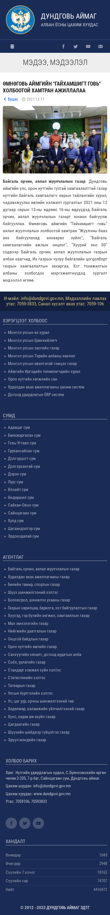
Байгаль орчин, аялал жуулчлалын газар (43, 568)
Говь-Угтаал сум (22, 442)
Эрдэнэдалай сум (23, 536)
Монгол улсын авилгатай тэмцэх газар (42, 363)
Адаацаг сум (19, 427)
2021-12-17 (35, 99)
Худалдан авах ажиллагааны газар (38, 576)
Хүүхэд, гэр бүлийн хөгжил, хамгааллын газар (48, 615)
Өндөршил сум (21, 497)
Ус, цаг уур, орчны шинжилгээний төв (41, 701)
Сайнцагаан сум (22, 513)
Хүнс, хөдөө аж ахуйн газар (31, 716)
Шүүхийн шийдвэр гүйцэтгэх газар (38, 732)
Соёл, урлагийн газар (26, 662)
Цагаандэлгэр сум (24, 528)
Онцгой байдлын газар (28, 639)
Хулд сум (16, 520)
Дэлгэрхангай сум (24, 466)
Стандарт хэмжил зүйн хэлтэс (34, 670)
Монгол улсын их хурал (28, 332)
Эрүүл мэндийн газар (27, 739)
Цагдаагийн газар (23, 724)
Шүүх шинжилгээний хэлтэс (33, 592)
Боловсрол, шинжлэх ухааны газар (39, 600)
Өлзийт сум (18, 489)
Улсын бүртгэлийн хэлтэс (30, 693)
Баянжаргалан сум (24, 435)
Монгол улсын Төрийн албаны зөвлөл (41, 355)
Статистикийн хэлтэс (26, 677)
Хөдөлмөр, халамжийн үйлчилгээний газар (46, 708)
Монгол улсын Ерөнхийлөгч (32, 340)
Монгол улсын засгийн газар (33, 348)
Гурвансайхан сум (23, 450)
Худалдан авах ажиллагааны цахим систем (46, 387)
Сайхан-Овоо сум (23, 505)
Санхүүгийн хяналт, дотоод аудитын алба (44, 654)
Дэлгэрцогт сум (22, 458)
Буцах (13, 99)
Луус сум (15, 481)
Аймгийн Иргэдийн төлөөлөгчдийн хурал (44, 371)
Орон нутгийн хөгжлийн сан (32, 379)
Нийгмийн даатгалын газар (32, 631)
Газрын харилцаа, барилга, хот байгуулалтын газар (52, 607)
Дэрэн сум (17, 474)
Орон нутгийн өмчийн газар (32, 646)
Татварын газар (21, 685)
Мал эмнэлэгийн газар (28, 623)
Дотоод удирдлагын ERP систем (36, 394)
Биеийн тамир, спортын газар (34, 584)
